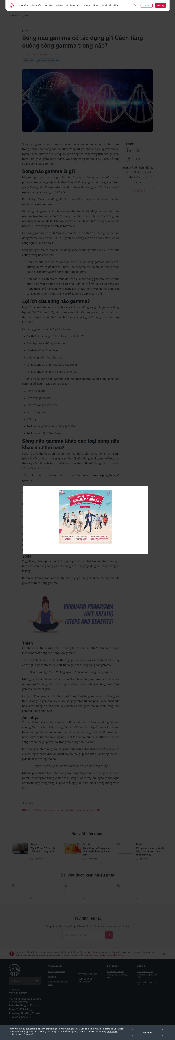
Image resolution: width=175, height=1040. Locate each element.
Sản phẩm (23, 5)
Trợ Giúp (86, 5)
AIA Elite (48, 5)
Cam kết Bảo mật (26, 1034)
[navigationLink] (12, 5)
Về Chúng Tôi (72, 5)
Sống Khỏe (36, 5)
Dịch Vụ (59, 5)
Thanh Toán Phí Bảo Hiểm (105, 5)
